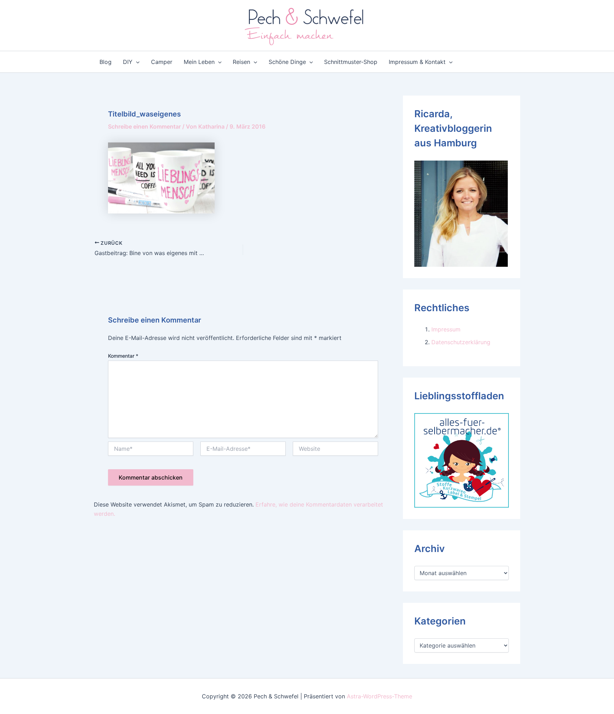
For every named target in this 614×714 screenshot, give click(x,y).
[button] (136, 61)
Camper (161, 61)
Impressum (445, 329)
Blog (105, 61)
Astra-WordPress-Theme (379, 696)
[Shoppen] (461, 459)
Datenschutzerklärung (460, 342)
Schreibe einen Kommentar (144, 126)
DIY (128, 61)
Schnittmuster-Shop (350, 61)
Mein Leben (199, 61)
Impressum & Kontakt (417, 61)
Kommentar (123, 356)
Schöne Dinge (287, 61)
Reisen (241, 61)
